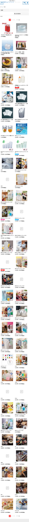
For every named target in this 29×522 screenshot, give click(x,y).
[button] (1, 3)
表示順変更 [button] (18, 13)
